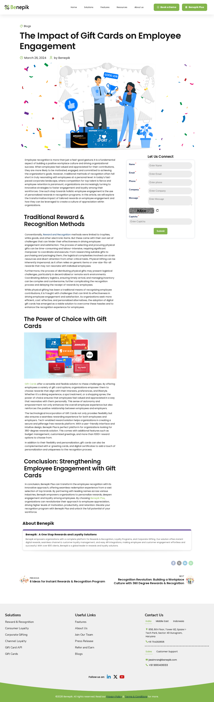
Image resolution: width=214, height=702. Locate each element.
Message (134, 197)
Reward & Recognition (19, 622)
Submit (161, 231)
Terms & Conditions (136, 696)
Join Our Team (84, 635)
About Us (81, 628)
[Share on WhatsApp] (191, 563)
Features (105, 7)
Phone (133, 180)
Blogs (27, 26)
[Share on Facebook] (173, 563)
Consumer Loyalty (17, 628)
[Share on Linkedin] (185, 563)
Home (74, 7)
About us (139, 7)
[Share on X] (179, 563)
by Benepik (62, 58)
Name (132, 164)
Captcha (134, 216)
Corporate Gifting (16, 635)
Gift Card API (13, 647)
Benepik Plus (97, 498)
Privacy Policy (114, 696)
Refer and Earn (84, 647)
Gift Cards (30, 384)
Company (134, 189)
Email (132, 172)
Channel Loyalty (15, 641)
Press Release (84, 641)
